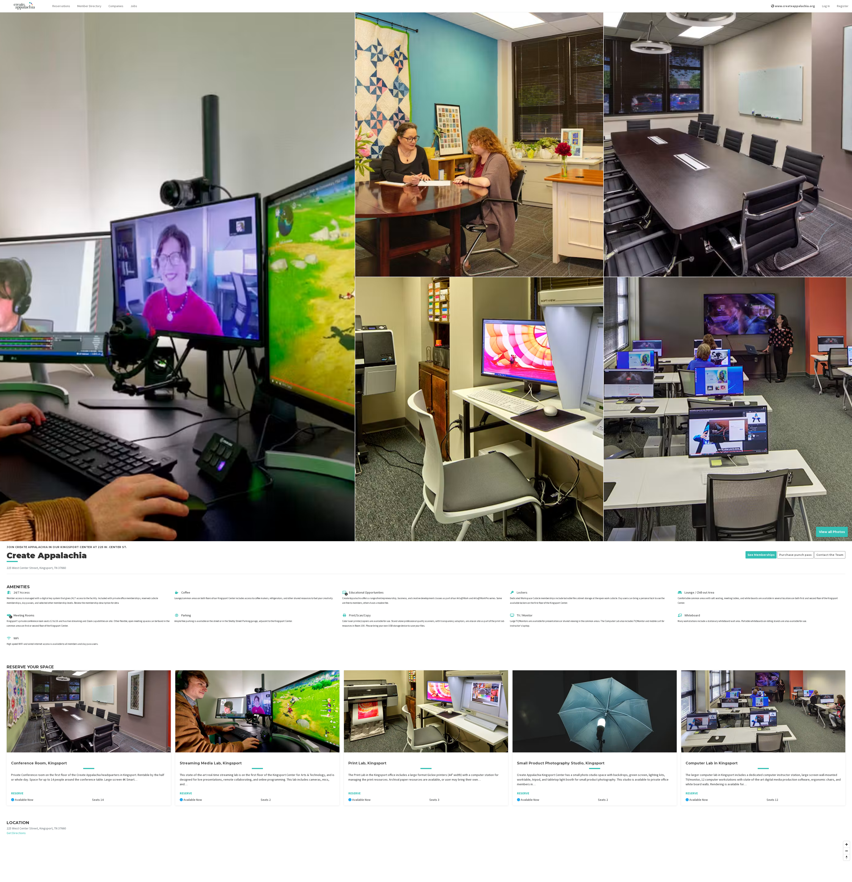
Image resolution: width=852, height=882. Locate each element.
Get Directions (16, 833)
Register (842, 6)
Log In (826, 6)
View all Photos (832, 532)
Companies (115, 6)
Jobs (133, 6)
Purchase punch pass (795, 554)
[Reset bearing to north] (846, 857)
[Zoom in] (846, 844)
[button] (61, 6)
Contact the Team (829, 554)
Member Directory (89, 6)
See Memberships (761, 554)
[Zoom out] (846, 851)
